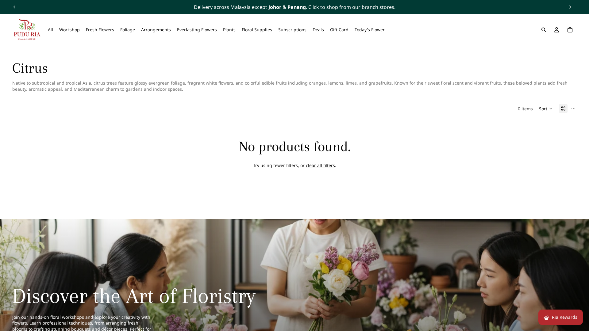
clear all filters (320, 165)
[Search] (543, 29)
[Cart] (570, 29)
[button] (546, 108)
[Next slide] (570, 7)
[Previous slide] (14, 7)
